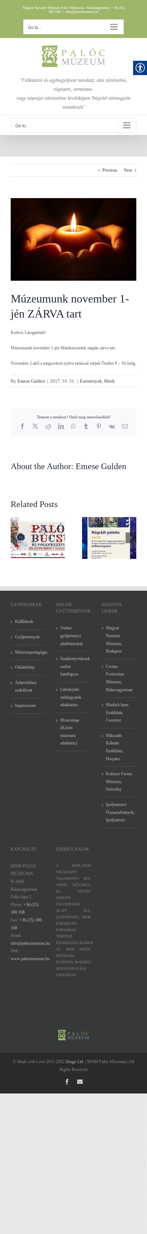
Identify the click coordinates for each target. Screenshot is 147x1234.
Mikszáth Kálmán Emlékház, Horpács (114, 747)
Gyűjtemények (27, 636)
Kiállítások (24, 621)
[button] (16, 537)
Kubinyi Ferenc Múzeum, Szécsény (119, 781)
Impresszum (25, 705)
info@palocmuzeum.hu (81, 12)
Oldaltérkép (25, 667)
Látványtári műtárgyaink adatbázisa (70, 697)
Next (128, 170)
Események (91, 381)
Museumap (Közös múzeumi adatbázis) (69, 732)
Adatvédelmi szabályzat (25, 686)
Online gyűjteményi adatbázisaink (71, 635)
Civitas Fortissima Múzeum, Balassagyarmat (119, 678)
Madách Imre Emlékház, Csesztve (117, 712)
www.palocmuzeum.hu (30, 958)
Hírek (109, 381)
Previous (109, 170)
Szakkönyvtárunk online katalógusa (73, 666)
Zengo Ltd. (75, 1061)
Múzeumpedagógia (28, 652)
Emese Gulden (31, 381)
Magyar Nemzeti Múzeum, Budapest (114, 639)
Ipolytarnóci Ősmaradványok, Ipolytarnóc (119, 812)
